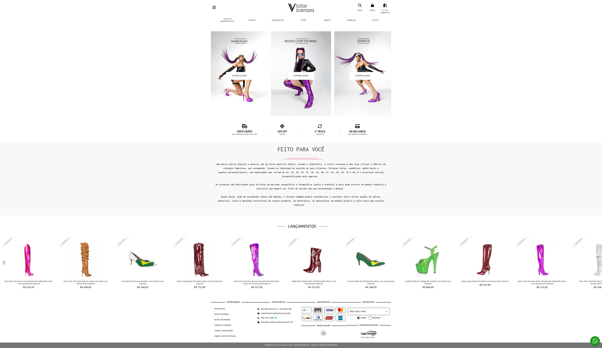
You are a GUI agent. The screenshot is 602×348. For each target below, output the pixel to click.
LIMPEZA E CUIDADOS (222, 325)
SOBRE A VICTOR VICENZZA (224, 336)
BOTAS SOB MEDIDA (221, 320)
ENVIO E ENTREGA (221, 314)
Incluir (363, 318)
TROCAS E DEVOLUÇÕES (223, 331)
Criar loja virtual (367, 337)
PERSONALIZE (219, 309)
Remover (376, 318)
